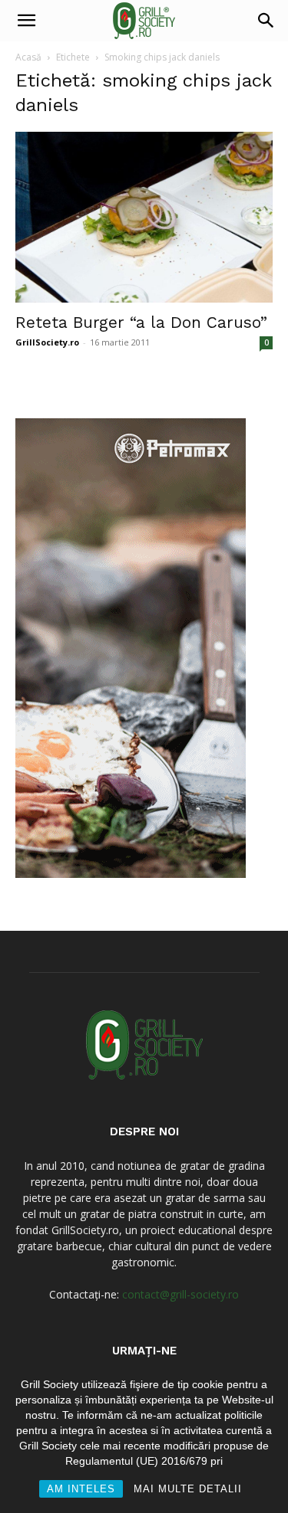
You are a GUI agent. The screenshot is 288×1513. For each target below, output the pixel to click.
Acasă (28, 57)
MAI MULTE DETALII (188, 1489)
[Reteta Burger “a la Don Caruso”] (144, 217)
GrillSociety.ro (47, 342)
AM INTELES (81, 1489)
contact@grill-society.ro (180, 1294)
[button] (26, 20)
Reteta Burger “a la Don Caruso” (141, 322)
